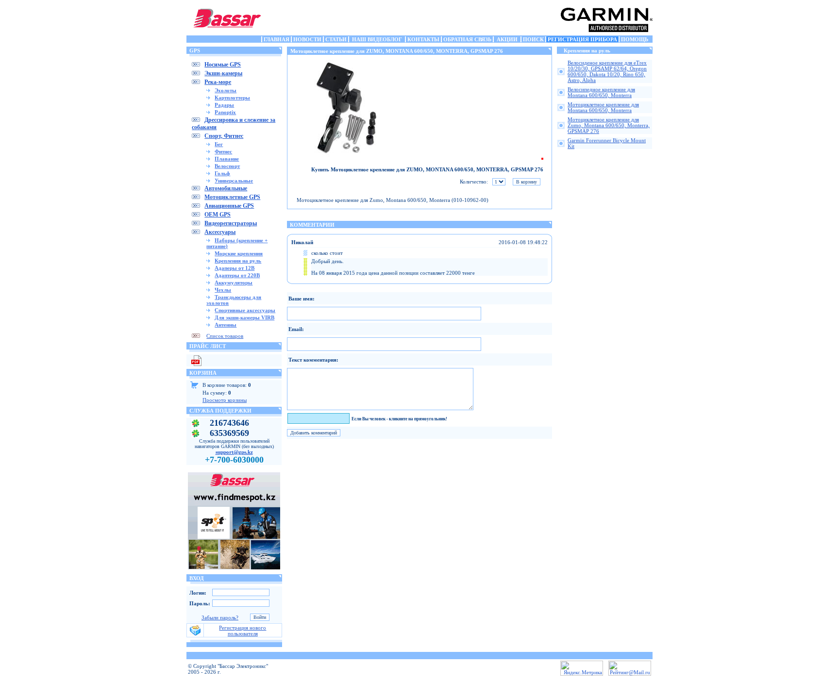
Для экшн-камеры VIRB (244, 317)
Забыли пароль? (219, 617)
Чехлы (223, 290)
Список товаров (224, 336)
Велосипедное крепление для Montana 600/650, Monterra (601, 92)
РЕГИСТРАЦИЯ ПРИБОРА (582, 39)
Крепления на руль (238, 261)
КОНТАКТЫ (423, 39)
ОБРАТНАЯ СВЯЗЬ (467, 39)
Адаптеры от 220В (237, 275)
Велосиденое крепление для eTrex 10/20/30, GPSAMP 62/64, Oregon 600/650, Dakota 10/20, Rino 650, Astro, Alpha (607, 71)
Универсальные (234, 180)
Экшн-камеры (223, 73)
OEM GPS (217, 214)
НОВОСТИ (307, 39)
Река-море (217, 82)
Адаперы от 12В (234, 268)
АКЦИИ (507, 39)
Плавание (227, 159)
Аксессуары (219, 232)
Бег (219, 144)
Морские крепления (239, 253)
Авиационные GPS (229, 205)
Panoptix (225, 112)
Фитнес (223, 151)
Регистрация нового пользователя (242, 630)
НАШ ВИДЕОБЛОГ (377, 39)
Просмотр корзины (224, 400)
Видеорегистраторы (230, 223)
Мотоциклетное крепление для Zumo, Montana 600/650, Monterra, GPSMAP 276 (609, 125)
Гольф (222, 173)
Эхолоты (225, 90)
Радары (224, 105)
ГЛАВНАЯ (276, 39)
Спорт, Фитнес (223, 136)
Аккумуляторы (233, 282)
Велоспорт (227, 166)
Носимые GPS (222, 64)
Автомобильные (225, 188)
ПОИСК (533, 39)
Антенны (225, 325)
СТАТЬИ (336, 39)
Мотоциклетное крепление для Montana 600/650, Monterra (603, 107)
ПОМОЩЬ (634, 39)
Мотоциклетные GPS (232, 197)
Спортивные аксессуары (245, 310)
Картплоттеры (232, 97)
